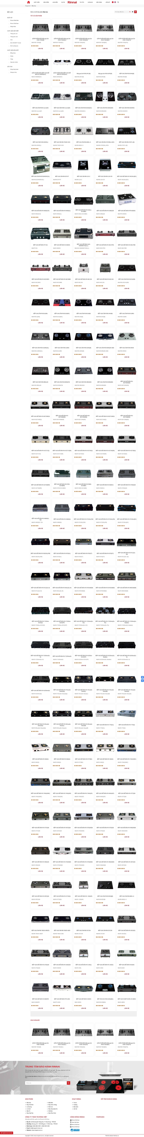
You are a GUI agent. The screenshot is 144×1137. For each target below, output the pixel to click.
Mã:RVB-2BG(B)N (101, 385)
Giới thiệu (37, 2)
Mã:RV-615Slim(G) (37, 693)
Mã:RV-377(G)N (36, 831)
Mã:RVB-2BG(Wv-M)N (102, 351)
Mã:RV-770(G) (121, 728)
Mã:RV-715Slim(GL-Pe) (102, 625)
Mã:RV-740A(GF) (79, 796)
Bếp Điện (50, 1102)
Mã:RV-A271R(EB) (101, 453)
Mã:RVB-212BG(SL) (37, 351)
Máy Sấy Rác (30, 1113)
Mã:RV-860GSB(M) (123, 591)
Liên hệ (108, 2)
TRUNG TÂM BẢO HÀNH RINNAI (42, 1066)
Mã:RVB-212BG (57, 351)
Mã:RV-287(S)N (122, 865)
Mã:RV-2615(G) (122, 933)
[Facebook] (142, 677)
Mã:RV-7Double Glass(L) (81, 693)
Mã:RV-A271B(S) (122, 453)
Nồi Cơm (50, 1106)
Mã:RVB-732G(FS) (123, 42)
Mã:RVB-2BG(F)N (58, 385)
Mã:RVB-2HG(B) (100, 316)
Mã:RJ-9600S (57, 248)
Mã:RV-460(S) (100, 762)
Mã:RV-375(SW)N (79, 831)
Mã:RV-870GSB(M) (101, 591)
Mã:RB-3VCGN (79, 933)
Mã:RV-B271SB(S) (101, 419)
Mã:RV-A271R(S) (79, 453)
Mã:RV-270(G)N (36, 968)
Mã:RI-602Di (121, 968)
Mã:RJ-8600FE (36, 1002)
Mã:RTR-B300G (122, 214)
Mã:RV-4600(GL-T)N (37, 522)
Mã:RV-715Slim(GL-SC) (81, 625)
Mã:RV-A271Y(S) (36, 453)
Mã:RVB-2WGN (122, 351)
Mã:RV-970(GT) (79, 556)
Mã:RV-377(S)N (122, 796)
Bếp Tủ (28, 1111)
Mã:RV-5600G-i (100, 488)
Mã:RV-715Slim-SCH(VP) (60, 625)
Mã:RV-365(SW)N (122, 831)
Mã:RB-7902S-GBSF (37, 933)
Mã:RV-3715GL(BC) (123, 522)
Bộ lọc (10, 12)
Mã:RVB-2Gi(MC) (58, 316)
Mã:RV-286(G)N (100, 214)
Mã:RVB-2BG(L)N (36, 385)
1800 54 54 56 (7, 1133)
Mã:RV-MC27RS (100, 248)
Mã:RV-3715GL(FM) (80, 522)
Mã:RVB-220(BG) (101, 1002)
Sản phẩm (46, 2)
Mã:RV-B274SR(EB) (123, 385)
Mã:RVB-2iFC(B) (79, 76)
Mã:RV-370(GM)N (79, 865)
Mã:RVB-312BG (122, 316)
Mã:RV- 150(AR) (79, 899)
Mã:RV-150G (99, 968)
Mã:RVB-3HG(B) (122, 76)
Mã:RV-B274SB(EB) (58, 419)
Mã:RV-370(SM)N (58, 865)
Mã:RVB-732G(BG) (101, 42)
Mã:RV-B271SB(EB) (123, 419)
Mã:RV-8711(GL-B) (37, 591)
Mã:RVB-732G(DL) (58, 42)
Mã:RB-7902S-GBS (58, 933)
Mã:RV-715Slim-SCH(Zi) (38, 625)
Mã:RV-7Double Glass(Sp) (60, 693)
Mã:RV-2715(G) (57, 899)
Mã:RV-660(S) (35, 762)
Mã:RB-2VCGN (100, 933)
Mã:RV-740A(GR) (58, 796)
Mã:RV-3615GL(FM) (37, 556)
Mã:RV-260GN (57, 968)
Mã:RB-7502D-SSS (58, 145)
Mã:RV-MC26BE (57, 282)
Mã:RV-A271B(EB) (37, 488)
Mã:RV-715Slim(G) (58, 659)
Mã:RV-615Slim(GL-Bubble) (103, 659)
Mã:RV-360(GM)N (101, 865)
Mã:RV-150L (78, 968)
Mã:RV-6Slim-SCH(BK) (81, 214)
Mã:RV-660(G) (57, 762)
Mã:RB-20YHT (57, 179)
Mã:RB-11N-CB (100, 179)
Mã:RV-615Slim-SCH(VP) (81, 659)
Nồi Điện (50, 1111)
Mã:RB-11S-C (78, 179)
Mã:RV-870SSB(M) (80, 591)
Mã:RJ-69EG (121, 1002)
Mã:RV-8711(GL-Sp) (123, 556)
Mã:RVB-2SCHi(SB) (123, 282)
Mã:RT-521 (35, 248)
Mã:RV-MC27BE (122, 248)
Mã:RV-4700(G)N (122, 488)
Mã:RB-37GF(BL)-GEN (102, 145)
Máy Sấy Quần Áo (52, 1109)
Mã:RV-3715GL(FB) (101, 522)
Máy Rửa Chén (52, 1113)
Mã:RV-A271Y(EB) (58, 453)
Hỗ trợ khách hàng (109, 1099)
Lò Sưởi (29, 1109)
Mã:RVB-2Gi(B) (79, 316)
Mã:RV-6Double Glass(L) (60, 728)
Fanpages (100, 1117)
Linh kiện (55, 2)
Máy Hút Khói (30, 1104)
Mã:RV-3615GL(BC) (123, 179)
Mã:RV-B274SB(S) (37, 419)
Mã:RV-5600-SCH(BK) (81, 488)
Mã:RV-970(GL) (57, 556)
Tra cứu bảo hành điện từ (47, 1077)
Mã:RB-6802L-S (79, 145)
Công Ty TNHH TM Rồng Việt (36, 1117)
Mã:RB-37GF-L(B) (123, 145)
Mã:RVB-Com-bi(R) (58, 111)
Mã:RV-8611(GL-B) (58, 591)
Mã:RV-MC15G (100, 282)
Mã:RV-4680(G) (57, 522)
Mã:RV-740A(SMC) (123, 762)
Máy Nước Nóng (52, 1104)
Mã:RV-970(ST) (100, 556)
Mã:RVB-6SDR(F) (123, 111)
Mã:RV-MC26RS (36, 282)
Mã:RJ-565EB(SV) (36, 76)
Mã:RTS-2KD (56, 1002)
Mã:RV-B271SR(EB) (80, 419)
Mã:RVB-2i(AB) (36, 316)
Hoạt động (76, 1099)
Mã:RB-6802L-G (122, 899)
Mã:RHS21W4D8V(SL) (38, 179)
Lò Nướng (29, 1106)
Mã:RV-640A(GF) (101, 796)
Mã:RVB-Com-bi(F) (37, 111)
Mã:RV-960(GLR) (36, 214)
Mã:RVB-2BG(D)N (80, 385)
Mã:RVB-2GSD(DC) (80, 111)
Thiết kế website (109, 1135)
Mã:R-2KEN (78, 1002)
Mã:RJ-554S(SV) (57, 76)
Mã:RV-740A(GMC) (37, 796)
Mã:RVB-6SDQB (100, 899)
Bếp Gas (29, 1102)
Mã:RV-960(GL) (57, 214)
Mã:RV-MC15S (79, 282)
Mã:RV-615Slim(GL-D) (124, 659)
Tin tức (82, 2)
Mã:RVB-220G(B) (79, 351)
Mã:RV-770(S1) (100, 728)
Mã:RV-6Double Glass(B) (81, 728)
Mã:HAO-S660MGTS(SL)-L (82, 248)
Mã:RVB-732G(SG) (80, 42)
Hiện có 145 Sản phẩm (39, 12)
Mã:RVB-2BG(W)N (101, 111)
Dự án (63, 2)
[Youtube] (142, 680)
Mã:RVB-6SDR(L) (36, 145)
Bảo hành (99, 2)
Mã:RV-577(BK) (79, 762)
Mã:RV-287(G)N (36, 899)
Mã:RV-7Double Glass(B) (103, 693)
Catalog (90, 2)
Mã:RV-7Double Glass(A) (124, 693)
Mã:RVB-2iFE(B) (100, 76)
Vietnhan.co (116, 1135)
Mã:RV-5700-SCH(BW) (59, 488)
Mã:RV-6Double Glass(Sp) (39, 728)
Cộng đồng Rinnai (77, 1117)
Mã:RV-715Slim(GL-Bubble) (125, 625)
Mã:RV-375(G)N (100, 831)
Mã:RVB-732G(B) (36, 42)
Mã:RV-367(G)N (57, 831)
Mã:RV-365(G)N (36, 865)
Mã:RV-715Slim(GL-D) (38, 659)
